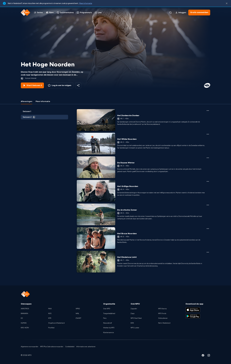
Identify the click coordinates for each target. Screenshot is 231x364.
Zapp (133, 313)
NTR (49, 318)
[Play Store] (193, 316)
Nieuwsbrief (107, 323)
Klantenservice (108, 332)
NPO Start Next (136, 318)
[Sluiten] (226, 3)
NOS (49, 313)
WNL (77, 313)
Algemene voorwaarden (29, 346)
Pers (104, 318)
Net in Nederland (164, 323)
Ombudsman (163, 318)
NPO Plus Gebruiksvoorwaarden (51, 346)
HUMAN (23, 323)
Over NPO (106, 309)
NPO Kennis (162, 309)
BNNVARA (24, 313)
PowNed (51, 328)
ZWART (78, 318)
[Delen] (78, 85)
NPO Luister (135, 328)
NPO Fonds (162, 313)
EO (22, 318)
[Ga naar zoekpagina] (170, 12)
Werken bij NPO (108, 328)
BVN (132, 323)
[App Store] (193, 309)
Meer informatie (85, 3)
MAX (50, 309)
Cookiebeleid (69, 346)
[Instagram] (208, 355)
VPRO (78, 309)
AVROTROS (25, 309)
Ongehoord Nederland (56, 323)
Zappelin (134, 309)
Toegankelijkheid (109, 313)
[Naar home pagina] (25, 12)
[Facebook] (203, 355)
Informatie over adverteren (86, 346)
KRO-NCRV (25, 328)
